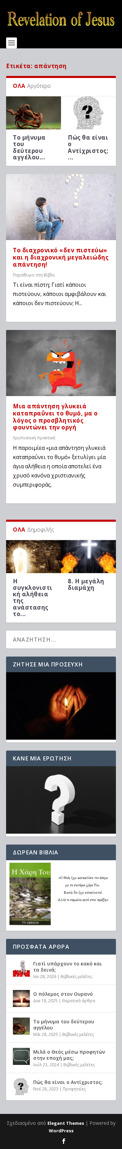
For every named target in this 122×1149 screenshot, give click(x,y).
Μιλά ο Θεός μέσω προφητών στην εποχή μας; (69, 1055)
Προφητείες (74, 1089)
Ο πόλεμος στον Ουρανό (63, 994)
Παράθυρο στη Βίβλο (34, 275)
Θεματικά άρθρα (78, 1001)
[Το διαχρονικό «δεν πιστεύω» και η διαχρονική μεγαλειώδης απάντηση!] (61, 207)
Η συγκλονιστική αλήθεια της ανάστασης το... (33, 597)
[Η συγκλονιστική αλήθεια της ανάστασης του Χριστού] (33, 556)
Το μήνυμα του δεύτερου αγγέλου (63, 1024)
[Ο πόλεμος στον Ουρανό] (21, 998)
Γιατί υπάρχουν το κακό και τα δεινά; (67, 966)
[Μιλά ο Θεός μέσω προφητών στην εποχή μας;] (21, 1056)
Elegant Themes (65, 1123)
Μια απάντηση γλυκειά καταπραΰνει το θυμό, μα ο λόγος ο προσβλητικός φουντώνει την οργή (55, 416)
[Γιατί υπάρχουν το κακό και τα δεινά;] (21, 968)
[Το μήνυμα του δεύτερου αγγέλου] (33, 112)
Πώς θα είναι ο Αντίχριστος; (68, 1082)
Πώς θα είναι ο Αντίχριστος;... (88, 147)
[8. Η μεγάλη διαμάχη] (88, 556)
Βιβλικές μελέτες (76, 976)
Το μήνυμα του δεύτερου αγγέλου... (29, 147)
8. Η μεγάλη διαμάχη (86, 584)
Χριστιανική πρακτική (34, 438)
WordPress (61, 1131)
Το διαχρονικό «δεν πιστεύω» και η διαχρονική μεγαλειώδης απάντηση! (60, 257)
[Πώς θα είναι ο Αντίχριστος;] (88, 112)
